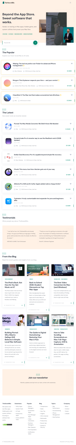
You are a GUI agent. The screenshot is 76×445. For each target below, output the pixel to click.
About (66, 406)
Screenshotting (57, 410)
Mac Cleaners (32, 427)
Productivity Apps (17, 82)
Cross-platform (28, 34)
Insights (7, 329)
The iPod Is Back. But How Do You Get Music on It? (13, 285)
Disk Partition (56, 417)
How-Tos (56, 329)
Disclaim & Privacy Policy (67, 441)
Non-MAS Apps (18, 34)
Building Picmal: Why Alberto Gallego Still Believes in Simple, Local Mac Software (13, 337)
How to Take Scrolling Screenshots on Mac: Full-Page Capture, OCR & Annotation (60, 338)
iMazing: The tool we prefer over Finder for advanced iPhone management (34, 65)
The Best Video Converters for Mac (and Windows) (62, 285)
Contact (67, 409)
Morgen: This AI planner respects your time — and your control (35, 80)
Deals (31, 279)
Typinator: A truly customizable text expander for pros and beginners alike (38, 199)
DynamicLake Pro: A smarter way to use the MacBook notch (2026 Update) (37, 139)
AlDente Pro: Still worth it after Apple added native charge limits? (37, 184)
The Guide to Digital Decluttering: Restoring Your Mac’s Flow (37, 336)
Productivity (33, 329)
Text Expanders (32, 429)
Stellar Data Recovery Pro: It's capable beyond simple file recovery (37, 155)
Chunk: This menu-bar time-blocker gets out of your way (34, 169)
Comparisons (44, 406)
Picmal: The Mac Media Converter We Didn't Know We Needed (36, 124)
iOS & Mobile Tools (17, 68)
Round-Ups (57, 279)
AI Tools (11, 34)
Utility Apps (15, 97)
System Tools (17, 157)
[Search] (35, 43)
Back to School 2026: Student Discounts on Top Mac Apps (36, 286)
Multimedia (64, 279)
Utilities (5, 34)
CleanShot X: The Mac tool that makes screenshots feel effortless (36, 95)
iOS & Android (8, 279)
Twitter (67, 411)
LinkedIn (67, 413)
